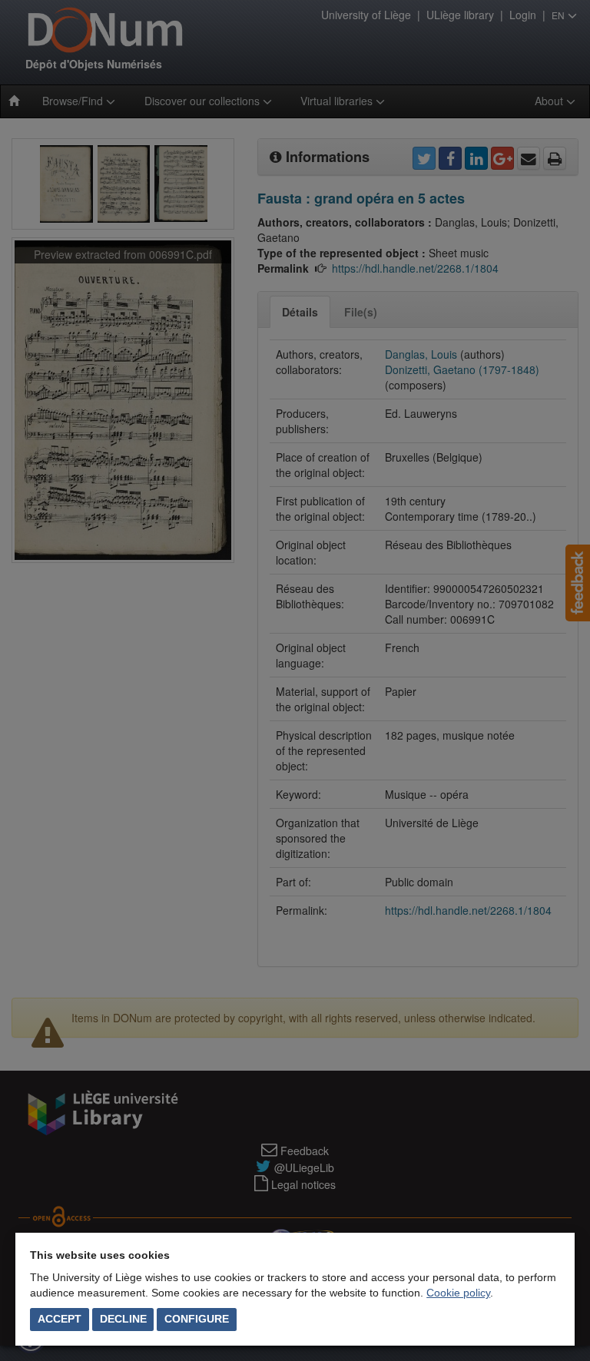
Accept (59, 1319)
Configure (196, 1319)
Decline (123, 1319)
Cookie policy (458, 1292)
